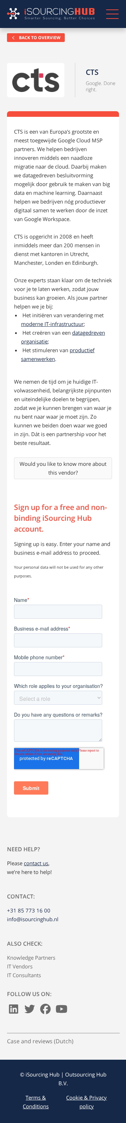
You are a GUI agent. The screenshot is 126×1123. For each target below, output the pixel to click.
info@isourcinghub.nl (32, 919)
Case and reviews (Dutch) (40, 1041)
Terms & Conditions (36, 1102)
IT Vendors (20, 966)
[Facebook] (45, 1010)
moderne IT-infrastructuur (52, 323)
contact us (36, 863)
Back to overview (39, 38)
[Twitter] (29, 1010)
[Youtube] (61, 1010)
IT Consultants (24, 975)
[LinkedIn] (13, 1010)
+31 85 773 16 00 (28, 910)
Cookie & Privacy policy (86, 1102)
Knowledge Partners (31, 957)
